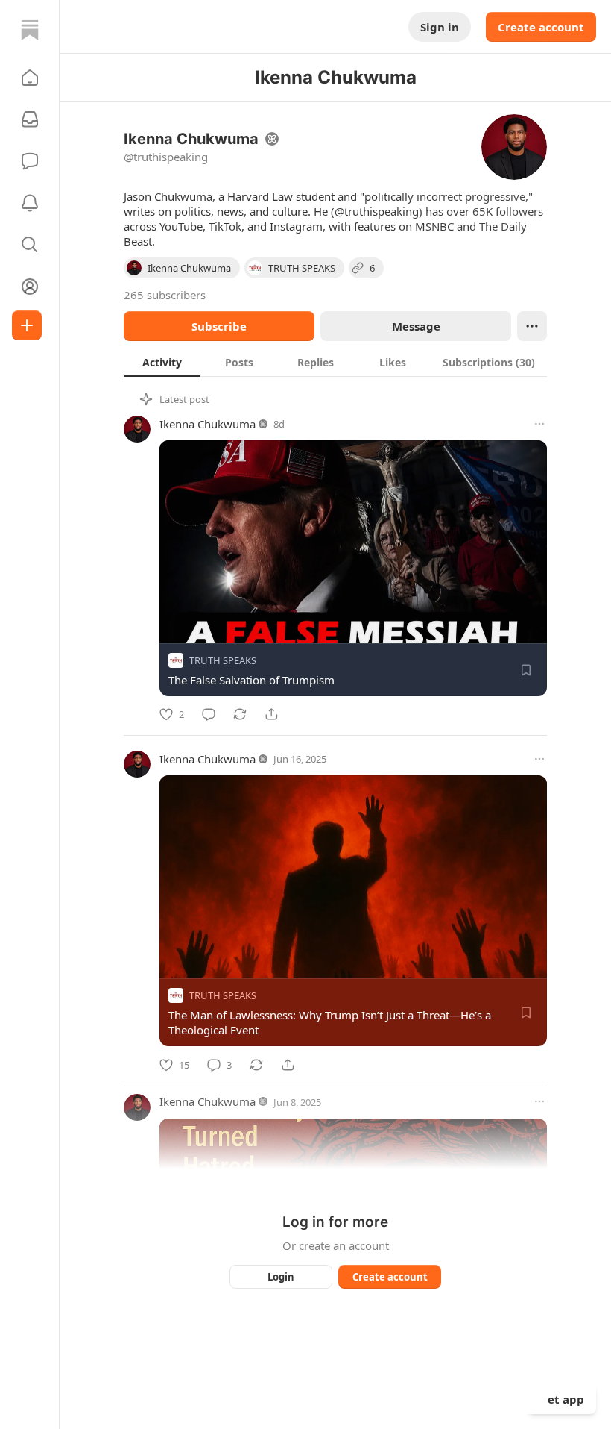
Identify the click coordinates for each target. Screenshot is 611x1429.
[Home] (30, 30)
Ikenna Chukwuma (207, 423)
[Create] (27, 325)
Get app (561, 1399)
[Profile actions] (532, 326)
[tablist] (335, 362)
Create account (541, 26)
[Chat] (30, 161)
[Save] (526, 670)
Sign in (439, 26)
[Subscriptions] (30, 119)
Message (416, 326)
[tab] (162, 362)
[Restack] (240, 714)
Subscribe (219, 326)
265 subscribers (165, 294)
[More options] (539, 424)
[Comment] (208, 714)
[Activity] (30, 203)
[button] (30, 78)
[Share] (271, 714)
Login (280, 1276)
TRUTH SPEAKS (222, 660)
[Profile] (30, 286)
